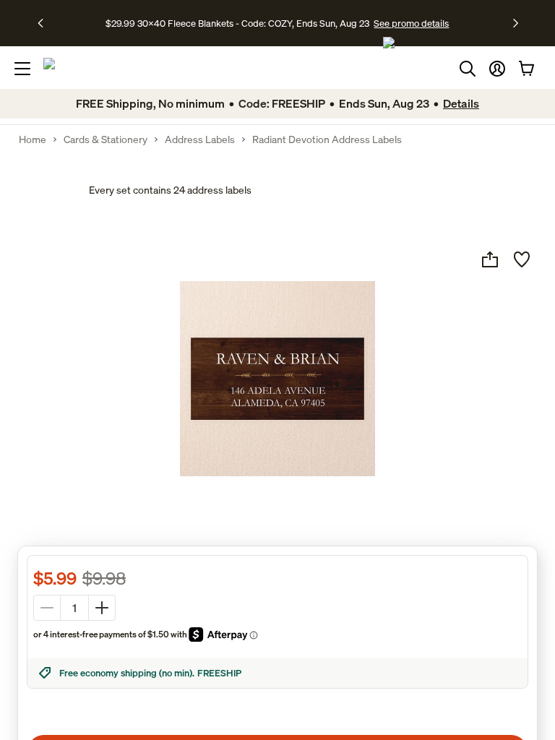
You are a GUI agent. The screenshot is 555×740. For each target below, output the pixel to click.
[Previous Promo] (45, 23)
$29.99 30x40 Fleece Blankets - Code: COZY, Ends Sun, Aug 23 (240, 23)
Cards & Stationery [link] (105, 139)
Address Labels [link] (200, 139)
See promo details (411, 23)
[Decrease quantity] (47, 608)
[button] (497, 69)
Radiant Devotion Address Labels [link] (327, 139)
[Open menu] (22, 68)
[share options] (490, 259)
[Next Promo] (515, 23)
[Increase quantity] (102, 608)
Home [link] (32, 139)
